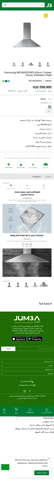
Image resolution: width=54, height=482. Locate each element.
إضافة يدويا (49, 432)
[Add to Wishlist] (45, 15)
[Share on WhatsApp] (3, 81)
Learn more (42, 473)
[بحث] (5, 5)
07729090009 (26, 381)
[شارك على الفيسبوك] (9, 81)
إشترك (8, 349)
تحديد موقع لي (48, 421)
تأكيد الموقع (39, 432)
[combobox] (24, 4)
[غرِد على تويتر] (6, 81)
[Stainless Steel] (49, 107)
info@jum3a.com (25, 385)
